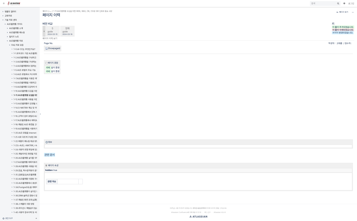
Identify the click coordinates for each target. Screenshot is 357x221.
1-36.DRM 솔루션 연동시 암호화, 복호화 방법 (33, 195)
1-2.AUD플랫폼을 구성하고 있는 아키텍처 (31, 57)
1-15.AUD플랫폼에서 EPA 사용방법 (28, 112)
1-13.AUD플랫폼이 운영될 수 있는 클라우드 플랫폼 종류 (37, 103)
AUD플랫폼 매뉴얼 (17, 32)
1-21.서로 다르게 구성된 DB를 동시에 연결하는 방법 (35, 137)
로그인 (351, 3)
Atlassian (198, 216)
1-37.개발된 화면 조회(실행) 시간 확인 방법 (32, 200)
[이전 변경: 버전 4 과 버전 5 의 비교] (44, 31)
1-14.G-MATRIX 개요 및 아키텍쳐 (28, 108)
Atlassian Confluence (179, 212)
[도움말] (344, 4)
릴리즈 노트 (14, 36)
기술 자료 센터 (11, 20)
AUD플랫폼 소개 (16, 28)
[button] (3, 3)
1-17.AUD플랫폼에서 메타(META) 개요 (30, 120)
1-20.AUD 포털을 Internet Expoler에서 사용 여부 (35, 133)
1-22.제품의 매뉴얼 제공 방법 (26, 141)
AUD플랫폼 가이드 (14, 24)
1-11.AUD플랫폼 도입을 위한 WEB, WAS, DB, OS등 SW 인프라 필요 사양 (82, 11)
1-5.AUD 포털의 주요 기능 (25, 70)
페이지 (45, 11)
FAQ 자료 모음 (17, 45)
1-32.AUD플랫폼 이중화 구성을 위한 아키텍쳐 (33, 179)
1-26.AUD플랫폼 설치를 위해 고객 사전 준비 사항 (34, 158)
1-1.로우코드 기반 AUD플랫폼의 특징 (29, 53)
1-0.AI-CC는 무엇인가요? (24, 49)
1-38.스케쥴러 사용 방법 (24, 204)
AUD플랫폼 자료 (16, 41)
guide (50, 31)
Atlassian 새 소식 (220, 212)
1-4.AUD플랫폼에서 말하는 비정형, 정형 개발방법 (34, 66)
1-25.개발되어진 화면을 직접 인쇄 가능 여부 (32, 154)
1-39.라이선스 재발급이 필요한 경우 (29, 208)
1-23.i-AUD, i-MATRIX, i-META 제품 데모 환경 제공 (36, 145)
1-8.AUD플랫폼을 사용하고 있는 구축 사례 (31, 82)
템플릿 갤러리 (10, 11)
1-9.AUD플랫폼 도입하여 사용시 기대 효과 (31, 87)
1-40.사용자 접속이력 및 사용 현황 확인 (30, 212)
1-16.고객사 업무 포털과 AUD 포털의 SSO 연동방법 (35, 116)
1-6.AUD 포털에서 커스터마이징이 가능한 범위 (33, 74)
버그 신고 (207, 212)
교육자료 (8, 16)
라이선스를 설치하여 (199, 208)
